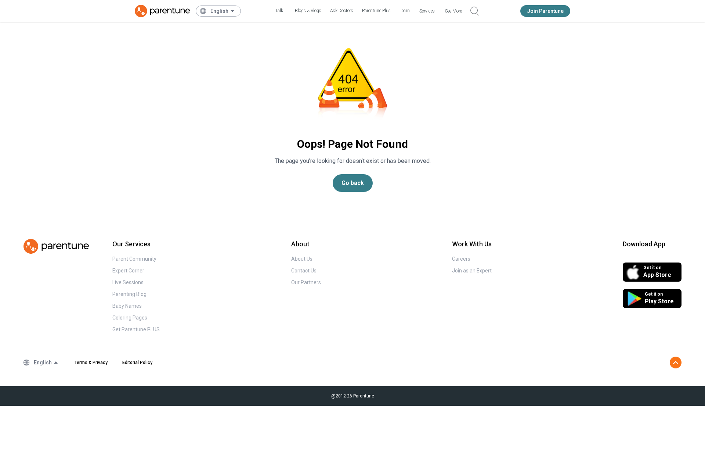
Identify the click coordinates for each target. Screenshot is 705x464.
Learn (405, 10)
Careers (461, 259)
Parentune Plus (376, 10)
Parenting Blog (129, 294)
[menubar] (222, 11)
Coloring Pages (129, 318)
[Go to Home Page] (162, 11)
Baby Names (127, 306)
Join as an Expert (472, 271)
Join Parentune (545, 11)
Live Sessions (128, 282)
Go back (352, 182)
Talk (279, 10)
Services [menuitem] (427, 11)
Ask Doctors (341, 10)
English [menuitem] (219, 11)
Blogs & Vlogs (308, 10)
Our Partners (306, 282)
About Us (301, 259)
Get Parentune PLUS (136, 329)
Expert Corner (128, 271)
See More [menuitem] (453, 11)
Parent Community (134, 259)
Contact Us (304, 271)
